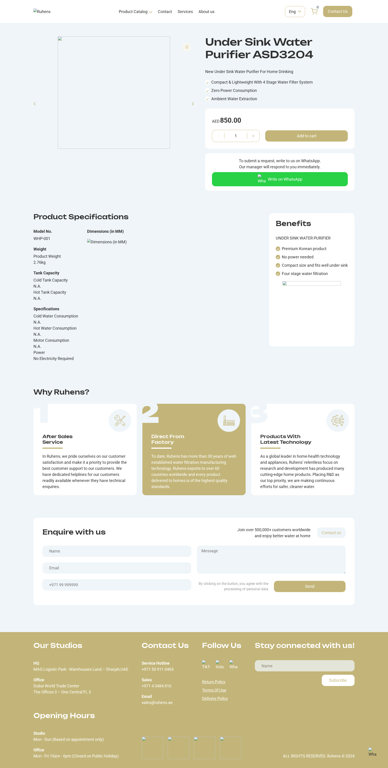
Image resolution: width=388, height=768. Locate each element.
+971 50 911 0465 (158, 669)
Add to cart (306, 135)
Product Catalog (133, 11)
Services (185, 11)
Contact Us (338, 11)
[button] (187, 47)
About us (206, 11)
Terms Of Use (214, 690)
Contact (165, 11)
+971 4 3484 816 (156, 686)
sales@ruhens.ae (157, 702)
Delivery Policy (215, 698)
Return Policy (213, 681)
